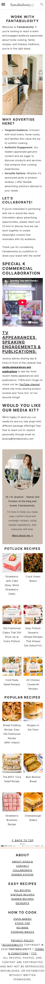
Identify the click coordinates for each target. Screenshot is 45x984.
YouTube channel (29, 384)
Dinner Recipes (22, 899)
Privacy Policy (22, 940)
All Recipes (22, 890)
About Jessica (22, 862)
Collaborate (22, 870)
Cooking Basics (22, 932)
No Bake (22, 928)
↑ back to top (23, 840)
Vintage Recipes (22, 895)
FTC (34, 953)
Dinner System (23, 875)
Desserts (22, 903)
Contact (22, 866)
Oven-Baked (22, 919)
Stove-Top (22, 923)
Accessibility (13, 944)
